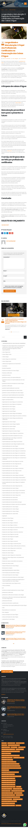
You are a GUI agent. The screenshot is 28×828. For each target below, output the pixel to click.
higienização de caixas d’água (9, 421)
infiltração (18, 786)
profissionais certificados (7, 592)
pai (3, 587)
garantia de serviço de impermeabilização (11, 377)
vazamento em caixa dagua (8, 619)
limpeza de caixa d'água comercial (10, 529)
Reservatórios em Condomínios (9, 610)
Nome (5, 270)
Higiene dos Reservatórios (7, 399)
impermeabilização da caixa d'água (10, 446)
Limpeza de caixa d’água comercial (10, 541)
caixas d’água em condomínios (9, 359)
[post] (3, 626)
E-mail (5, 276)
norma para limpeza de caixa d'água (10, 574)
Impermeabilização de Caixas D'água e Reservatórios (13, 477)
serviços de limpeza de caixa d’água (10, 616)
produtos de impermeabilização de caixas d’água (13, 590)
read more (7, 329)
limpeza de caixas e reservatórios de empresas (12, 561)
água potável (18, 805)
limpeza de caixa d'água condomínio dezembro (12, 532)
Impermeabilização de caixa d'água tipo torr (11, 463)
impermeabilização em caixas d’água (10, 511)
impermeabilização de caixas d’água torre (11, 495)
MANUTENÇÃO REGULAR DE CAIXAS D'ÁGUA (10, 570)
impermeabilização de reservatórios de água (12, 502)
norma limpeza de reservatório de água (10, 572)
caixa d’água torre (6, 352)
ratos (3, 607)
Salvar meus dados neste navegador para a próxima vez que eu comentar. (13, 287)
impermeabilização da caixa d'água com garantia (13, 448)
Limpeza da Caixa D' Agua (7, 518)
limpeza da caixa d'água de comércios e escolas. (13, 527)
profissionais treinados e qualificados (10, 603)
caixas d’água (5, 356)
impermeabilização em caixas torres (10, 513)
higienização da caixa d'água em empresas (11, 404)
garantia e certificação (7, 385)
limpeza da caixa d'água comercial (10, 522)
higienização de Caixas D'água (9, 411)
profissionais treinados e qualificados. (9, 801)
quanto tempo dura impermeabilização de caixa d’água (14, 605)
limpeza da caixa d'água (7, 520)
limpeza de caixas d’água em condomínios (11, 555)
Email (12, 233)
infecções (9, 150)
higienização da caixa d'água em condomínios (12, 402)
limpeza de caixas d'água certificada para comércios (13, 545)
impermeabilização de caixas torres (10, 497)
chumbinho (4, 366)
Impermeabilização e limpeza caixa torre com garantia (14, 504)
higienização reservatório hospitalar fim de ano (12, 435)
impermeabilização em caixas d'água (10, 509)
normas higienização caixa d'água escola (11, 583)
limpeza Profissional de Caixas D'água (10, 565)
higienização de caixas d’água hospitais (11, 424)
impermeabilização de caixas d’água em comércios (13, 492)
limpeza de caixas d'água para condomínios (12, 548)
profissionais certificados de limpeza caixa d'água (13, 594)
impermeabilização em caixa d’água (10, 506)
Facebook (2, 233)
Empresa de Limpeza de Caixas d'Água (10, 370)
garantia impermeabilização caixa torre (10, 388)
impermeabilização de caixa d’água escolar (11, 470)
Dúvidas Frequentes (6, 368)
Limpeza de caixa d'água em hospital (10, 536)
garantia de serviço (6, 375)
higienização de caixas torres (8, 428)
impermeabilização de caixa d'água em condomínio (13, 453)
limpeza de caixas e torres (7, 563)
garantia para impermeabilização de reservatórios (13, 395)
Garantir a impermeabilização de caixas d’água (12, 397)
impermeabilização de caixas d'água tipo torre (12, 485)
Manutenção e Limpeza (7, 568)
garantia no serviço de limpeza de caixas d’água (12, 392)
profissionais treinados (7, 600)
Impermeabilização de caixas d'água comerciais (12, 475)
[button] (9, 332)
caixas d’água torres (6, 361)
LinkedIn (7, 233)
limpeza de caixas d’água (8, 552)
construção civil (21, 747)
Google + (10, 233)
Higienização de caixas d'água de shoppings (12, 413)
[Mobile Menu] (25, 3)
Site (4, 281)
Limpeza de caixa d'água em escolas (10, 534)
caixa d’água (18, 102)
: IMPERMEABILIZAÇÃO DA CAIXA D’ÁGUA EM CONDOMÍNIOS (13, 343)
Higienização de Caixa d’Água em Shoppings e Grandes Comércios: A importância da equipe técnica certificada (15, 626)
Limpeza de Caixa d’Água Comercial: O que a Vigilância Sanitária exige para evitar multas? (15, 639)
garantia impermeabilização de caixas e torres (12, 390)
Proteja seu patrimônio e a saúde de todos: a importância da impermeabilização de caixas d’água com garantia (15, 321)
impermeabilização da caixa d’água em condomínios (14, 450)
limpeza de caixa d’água (7, 539)
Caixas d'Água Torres (6, 354)
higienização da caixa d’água (8, 406)
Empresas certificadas (7, 372)
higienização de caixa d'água (8, 408)
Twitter (5, 233)
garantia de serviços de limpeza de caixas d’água (13, 383)
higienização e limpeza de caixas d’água (11, 431)
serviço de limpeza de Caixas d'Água (10, 614)
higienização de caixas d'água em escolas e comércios (14, 415)
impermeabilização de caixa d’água (10, 466)
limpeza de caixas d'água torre (9, 550)
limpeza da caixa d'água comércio (9, 525)
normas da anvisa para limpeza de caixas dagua (13, 577)
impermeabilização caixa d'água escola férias (12, 441)
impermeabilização (5, 770)
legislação (4, 515)
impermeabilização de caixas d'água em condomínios (14, 479)
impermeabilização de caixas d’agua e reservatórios (13, 490)
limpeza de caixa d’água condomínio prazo (11, 543)
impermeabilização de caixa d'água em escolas (12, 461)
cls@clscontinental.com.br (8, 734)
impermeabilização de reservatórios (10, 499)
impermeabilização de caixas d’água (10, 488)
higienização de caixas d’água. (9, 426)
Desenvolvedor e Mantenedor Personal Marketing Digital (11, 823)
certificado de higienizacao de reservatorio (11, 363)
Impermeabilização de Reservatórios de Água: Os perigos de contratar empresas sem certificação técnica (15, 632)
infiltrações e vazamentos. (7, 788)
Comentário (6, 257)
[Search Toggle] (22, 3)
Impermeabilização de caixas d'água (10, 473)
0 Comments (23, 58)
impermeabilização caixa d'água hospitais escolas (13, 444)
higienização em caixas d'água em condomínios (12, 433)
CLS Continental (7, 58)
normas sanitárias (6, 585)
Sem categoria (15, 58)
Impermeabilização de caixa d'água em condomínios (13, 455)
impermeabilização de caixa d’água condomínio (12, 468)
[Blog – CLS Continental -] (4, 3)
